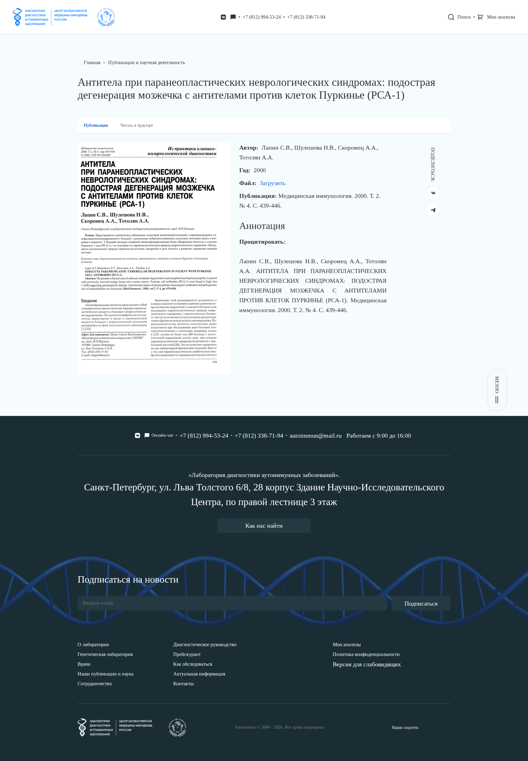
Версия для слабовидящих (367, 664)
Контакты (183, 683)
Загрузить (272, 183)
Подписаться (421, 603)
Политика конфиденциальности (366, 654)
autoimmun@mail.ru (316, 435)
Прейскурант (187, 654)
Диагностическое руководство (205, 644)
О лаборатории (93, 644)
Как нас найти (264, 525)
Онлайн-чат (162, 435)
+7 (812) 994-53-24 (262, 17)
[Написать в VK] (223, 17)
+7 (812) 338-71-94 (306, 17)
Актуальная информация (199, 673)
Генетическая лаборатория (105, 654)
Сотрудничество (95, 683)
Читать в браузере (136, 125)
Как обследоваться (192, 664)
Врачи (84, 664)
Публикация (96, 125)
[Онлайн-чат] (233, 17)
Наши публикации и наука (106, 673)
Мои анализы (347, 644)
